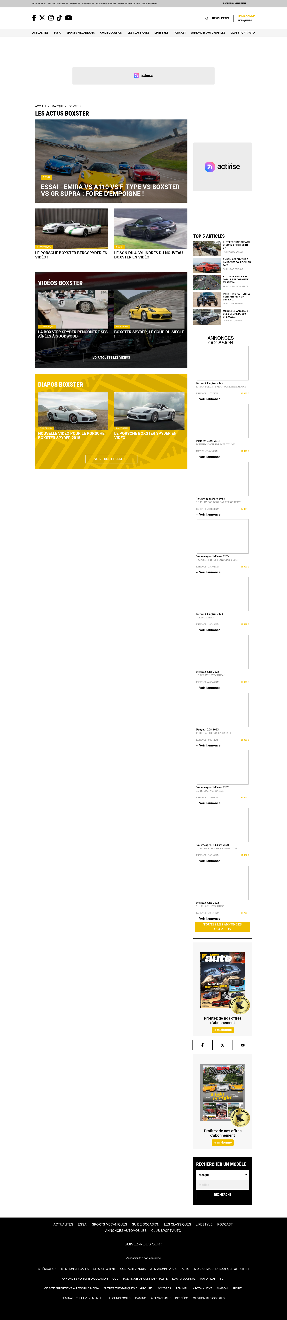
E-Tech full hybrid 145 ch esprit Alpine (221, 386)
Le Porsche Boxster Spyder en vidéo (145, 435)
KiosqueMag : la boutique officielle (222, 1268)
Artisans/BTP (160, 1298)
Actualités (40, 32)
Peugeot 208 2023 (207, 729)
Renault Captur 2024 (209, 613)
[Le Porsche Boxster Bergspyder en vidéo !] (71, 228)
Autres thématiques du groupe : (128, 1288)
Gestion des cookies (209, 1298)
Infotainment (202, 1288)
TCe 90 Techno (205, 617)
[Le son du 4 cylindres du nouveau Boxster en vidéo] (150, 228)
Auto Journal (39, 3)
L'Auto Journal (183, 1278)
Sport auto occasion (129, 3)
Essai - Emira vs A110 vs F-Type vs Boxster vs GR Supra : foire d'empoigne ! (110, 190)
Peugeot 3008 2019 (208, 440)
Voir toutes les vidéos (111, 357)
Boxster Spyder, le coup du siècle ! (149, 334)
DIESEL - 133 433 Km (207, 451)
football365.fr (60, 3)
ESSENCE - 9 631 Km (207, 739)
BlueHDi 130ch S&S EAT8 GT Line (215, 444)
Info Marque (44, 247)
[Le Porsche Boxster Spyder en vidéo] (149, 411)
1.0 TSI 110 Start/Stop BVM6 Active (217, 848)
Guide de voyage (149, 3)
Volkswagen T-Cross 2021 (212, 844)
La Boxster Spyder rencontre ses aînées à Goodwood (73, 334)
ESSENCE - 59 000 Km (207, 509)
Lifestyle (161, 32)
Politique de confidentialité (145, 1278)
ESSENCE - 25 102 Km (207, 566)
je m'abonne (223, 1029)
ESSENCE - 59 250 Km (207, 855)
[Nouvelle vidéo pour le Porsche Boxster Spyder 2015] (73, 411)
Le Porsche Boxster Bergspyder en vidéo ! (71, 255)
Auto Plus (208, 1278)
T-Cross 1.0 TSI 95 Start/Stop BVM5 (217, 559)
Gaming (140, 1298)
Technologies (119, 1298)
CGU (115, 1278)
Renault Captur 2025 (209, 383)
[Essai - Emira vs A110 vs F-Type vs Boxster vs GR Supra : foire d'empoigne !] (111, 161)
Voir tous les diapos (111, 459)
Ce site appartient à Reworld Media (71, 1288)
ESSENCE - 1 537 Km (207, 393)
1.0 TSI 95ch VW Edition (210, 790)
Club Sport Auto (243, 32)
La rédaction (46, 1268)
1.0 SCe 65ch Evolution (210, 675)
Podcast (180, 32)
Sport (237, 1288)
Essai (57, 32)
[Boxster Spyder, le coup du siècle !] (149, 309)
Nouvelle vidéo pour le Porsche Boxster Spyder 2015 (71, 435)
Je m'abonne (246, 18)
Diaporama (122, 327)
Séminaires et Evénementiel (83, 1298)
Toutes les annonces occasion (222, 927)
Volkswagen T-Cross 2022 (212, 556)
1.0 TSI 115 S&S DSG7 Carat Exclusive (218, 502)
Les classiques (138, 32)
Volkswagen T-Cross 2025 (212, 787)
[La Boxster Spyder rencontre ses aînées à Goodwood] (73, 309)
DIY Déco (181, 1298)
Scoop (119, 247)
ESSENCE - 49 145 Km (207, 682)
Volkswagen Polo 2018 (210, 498)
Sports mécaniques (80, 32)
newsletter (221, 18)
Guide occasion (111, 32)
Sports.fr (75, 3)
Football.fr (88, 3)
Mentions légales (75, 1268)
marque (58, 106)
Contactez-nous (133, 1268)
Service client (104, 1268)
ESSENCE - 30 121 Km (207, 913)
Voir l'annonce (208, 399)
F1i (49, 3)
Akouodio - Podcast (106, 3)
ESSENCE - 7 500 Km (207, 797)
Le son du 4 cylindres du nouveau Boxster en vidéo (148, 255)
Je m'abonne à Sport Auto (169, 1268)
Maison (222, 1288)
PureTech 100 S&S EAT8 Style (213, 733)
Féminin (181, 1288)
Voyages (164, 1288)
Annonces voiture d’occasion (85, 1278)
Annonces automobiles (208, 32)
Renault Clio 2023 (207, 671)
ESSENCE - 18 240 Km (207, 624)
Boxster (75, 106)
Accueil (41, 106)
